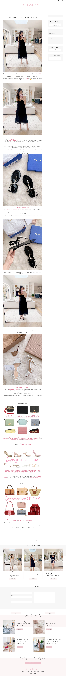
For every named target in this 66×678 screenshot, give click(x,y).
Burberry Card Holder (27, 437)
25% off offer (34, 143)
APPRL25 (26, 78)
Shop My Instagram (44, 9)
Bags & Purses (21, 9)
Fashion (15, 9)
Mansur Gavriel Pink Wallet (16, 439)
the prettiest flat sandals (12, 209)
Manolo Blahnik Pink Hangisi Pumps (29, 470)
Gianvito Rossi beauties (13, 389)
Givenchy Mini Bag (13, 438)
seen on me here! (12, 140)
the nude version (33, 216)
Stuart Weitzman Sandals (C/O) (23, 207)
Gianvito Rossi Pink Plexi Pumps (21, 471)
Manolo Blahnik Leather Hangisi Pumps (12, 470)
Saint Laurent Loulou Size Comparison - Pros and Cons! (53, 623)
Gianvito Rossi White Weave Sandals (24, 472)
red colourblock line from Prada (20, 523)
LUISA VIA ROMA (38, 73)
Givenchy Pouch (18, 437)
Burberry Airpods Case (9, 437)
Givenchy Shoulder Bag (14, 519)
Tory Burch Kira (21, 520)
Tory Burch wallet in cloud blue (25, 443)
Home (10, 9)
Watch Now (19, 629)
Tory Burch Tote (23, 519)
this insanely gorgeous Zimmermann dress (15, 139)
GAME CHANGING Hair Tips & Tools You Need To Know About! (53, 641)
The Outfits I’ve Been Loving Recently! (13, 575)
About (23, 671)
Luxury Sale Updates (28, 671)
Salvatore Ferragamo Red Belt (29, 439)
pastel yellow (28, 444)
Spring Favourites (33, 575)
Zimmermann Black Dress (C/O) (22, 136)
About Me (51, 9)
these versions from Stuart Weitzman (11, 210)
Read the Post (13, 578)
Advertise (42, 671)
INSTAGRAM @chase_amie (33, 662)
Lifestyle (36, 9)
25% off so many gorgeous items (16, 74)
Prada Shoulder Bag (32, 519)
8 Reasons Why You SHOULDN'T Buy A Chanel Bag (23, 641)
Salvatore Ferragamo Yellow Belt (33, 438)
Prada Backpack (29, 520)
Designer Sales (29, 9)
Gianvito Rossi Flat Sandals (34, 471)
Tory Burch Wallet (22, 438)
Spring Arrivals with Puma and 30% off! (53, 575)
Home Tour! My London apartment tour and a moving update (23, 623)
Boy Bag (6, 519)
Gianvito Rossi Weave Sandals (9, 472)
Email (12, 595)
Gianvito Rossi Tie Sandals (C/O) (22, 387)
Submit (55, 17)
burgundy (22, 444)
